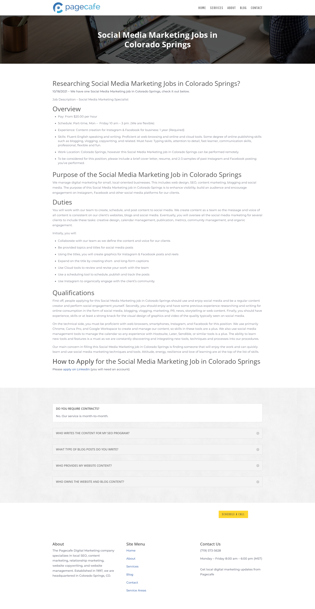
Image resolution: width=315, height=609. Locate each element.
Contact (256, 8)
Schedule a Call (233, 514)
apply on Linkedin (76, 369)
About (231, 8)
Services (216, 8)
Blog (243, 8)
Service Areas (136, 590)
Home (202, 8)
